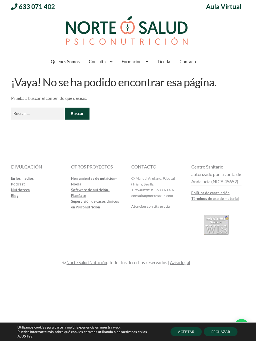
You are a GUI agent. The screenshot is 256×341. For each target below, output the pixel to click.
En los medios (22, 178)
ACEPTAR (186, 332)
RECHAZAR (220, 332)
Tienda (163, 61)
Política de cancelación (210, 193)
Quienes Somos (65, 61)
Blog (14, 195)
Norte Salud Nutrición (86, 262)
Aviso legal (180, 262)
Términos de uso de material (215, 198)
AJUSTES (25, 336)
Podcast (18, 184)
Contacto (189, 61)
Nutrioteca (20, 190)
